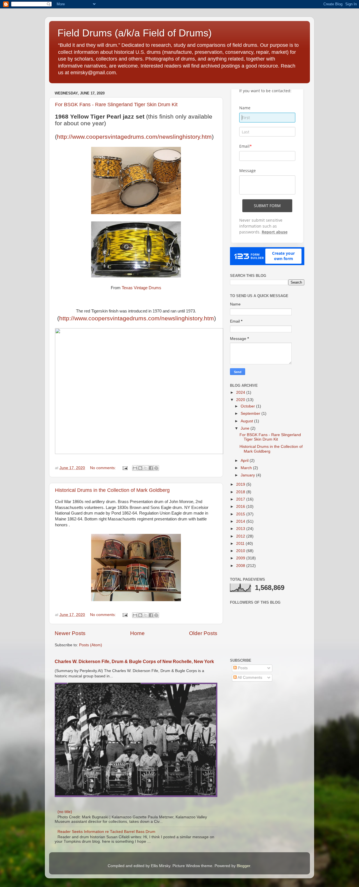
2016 (241, 506)
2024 (241, 392)
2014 (241, 521)
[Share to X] (145, 468)
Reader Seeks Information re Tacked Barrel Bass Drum (106, 832)
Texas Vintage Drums (141, 288)
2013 (241, 529)
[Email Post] (125, 468)
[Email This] (135, 468)
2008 (241, 566)
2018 (241, 492)
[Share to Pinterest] (156, 468)
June (245, 428)
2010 (241, 551)
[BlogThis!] (140, 468)
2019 (241, 484)
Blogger (243, 866)
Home (137, 633)
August (247, 421)
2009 (241, 558)
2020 (241, 400)
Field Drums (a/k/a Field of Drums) (134, 33)
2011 (241, 543)
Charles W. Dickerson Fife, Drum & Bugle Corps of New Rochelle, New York (134, 661)
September (251, 413)
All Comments (249, 677)
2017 (241, 499)
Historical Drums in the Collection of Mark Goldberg (112, 490)
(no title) (64, 812)
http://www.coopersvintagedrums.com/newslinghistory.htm (134, 136)
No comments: (103, 468)
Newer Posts (70, 633)
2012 (241, 536)
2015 (241, 514)
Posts (242, 668)
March (247, 468)
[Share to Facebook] (151, 468)
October (248, 406)
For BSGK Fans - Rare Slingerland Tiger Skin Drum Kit (116, 104)
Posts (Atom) (90, 645)
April (245, 460)
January (248, 475)
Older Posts (203, 633)
